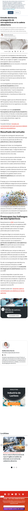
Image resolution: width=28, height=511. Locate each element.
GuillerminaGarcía (8, 34)
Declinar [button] (17, 12)
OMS (12, 222)
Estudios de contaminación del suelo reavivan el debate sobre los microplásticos (13, 126)
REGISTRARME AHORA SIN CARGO (14, 509)
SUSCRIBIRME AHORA (14, 315)
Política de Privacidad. (10, 9)
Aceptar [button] (10, 12)
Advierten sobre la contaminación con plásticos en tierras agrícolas (12, 291)
